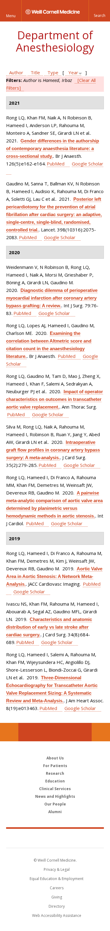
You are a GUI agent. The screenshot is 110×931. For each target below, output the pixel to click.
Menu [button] (11, 15)
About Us (55, 758)
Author (16, 72)
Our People (55, 804)
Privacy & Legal (57, 869)
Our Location (9, 732)
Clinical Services (55, 788)
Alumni (55, 811)
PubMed (55, 164)
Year (73, 72)
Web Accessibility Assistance (56, 915)
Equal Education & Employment (56, 878)
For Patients (55, 765)
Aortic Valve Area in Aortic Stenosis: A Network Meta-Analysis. (54, 576)
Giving (56, 897)
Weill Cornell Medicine (55, 838)
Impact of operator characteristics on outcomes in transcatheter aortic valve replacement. (54, 399)
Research (55, 773)
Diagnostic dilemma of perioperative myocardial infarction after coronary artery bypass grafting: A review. (51, 298)
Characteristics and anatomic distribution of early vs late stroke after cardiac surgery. (49, 627)
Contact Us (101, 732)
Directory (57, 906)
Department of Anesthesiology (55, 41)
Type (52, 72)
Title (35, 72)
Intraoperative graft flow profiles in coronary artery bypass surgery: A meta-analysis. (53, 450)
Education (55, 781)
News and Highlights (55, 796)
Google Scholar (59, 237)
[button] (99, 10)
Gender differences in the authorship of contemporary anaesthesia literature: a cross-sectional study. (52, 148)
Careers (57, 887)
